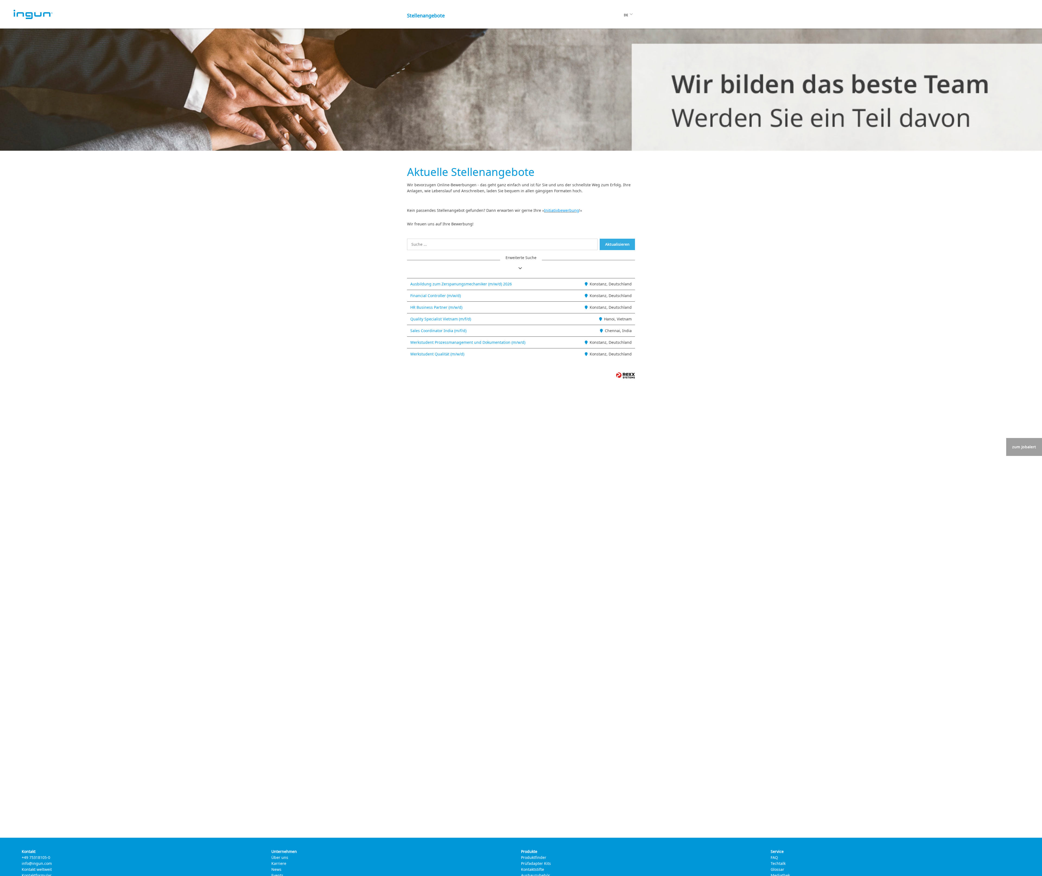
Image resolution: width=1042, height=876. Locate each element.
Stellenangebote (426, 15)
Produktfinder (533, 857)
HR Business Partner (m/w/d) (436, 307)
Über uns (279, 857)
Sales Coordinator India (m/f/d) (438, 330)
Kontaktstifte (532, 869)
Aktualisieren (617, 244)
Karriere (278, 863)
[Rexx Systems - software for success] (625, 375)
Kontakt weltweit (37, 869)
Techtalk (778, 863)
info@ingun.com (37, 863)
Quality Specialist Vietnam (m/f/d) (440, 319)
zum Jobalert (1024, 446)
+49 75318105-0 (36, 857)
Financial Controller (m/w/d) (435, 295)
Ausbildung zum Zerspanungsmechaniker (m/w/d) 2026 (461, 283)
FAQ (774, 857)
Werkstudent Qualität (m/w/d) (437, 354)
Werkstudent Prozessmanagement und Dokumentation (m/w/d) (467, 342)
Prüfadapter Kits (536, 863)
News (276, 869)
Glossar (777, 869)
